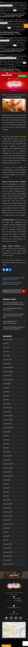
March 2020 (6, 403)
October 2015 (7, 560)
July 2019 (5, 436)
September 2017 (8, 524)
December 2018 (8, 464)
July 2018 (5, 484)
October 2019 (7, 424)
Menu (15, 90)
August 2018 (6, 480)
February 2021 (7, 359)
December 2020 (8, 367)
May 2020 (6, 395)
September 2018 (8, 476)
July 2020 (6, 387)
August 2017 (6, 528)
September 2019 (8, 427)
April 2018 (6, 496)
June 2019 (6, 440)
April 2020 (6, 400)
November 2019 (8, 420)
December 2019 (8, 415)
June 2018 (6, 488)
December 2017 (8, 512)
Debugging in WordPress (13, 12)
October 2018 (7, 472)
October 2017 (7, 520)
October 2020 (7, 375)
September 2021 (8, 339)
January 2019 (7, 460)
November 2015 (8, 556)
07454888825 (14, 598)
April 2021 (6, 351)
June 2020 (6, 391)
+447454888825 (15, 79)
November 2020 (8, 371)
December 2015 (8, 552)
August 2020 (7, 383)
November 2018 (8, 468)
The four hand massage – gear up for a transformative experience (14, 328)
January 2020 (7, 412)
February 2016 (7, 544)
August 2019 (6, 432)
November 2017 (8, 516)
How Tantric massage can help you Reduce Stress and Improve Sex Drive (13, 315)
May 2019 (6, 444)
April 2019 (6, 448)
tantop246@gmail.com (15, 73)
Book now (14, 575)
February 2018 (7, 504)
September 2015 (8, 564)
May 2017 (6, 540)
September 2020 (8, 379)
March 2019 (6, 452)
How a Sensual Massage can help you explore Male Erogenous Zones (13, 303)
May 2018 (6, 492)
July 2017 (5, 532)
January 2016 (7, 548)
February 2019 (7, 456)
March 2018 (6, 500)
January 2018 (7, 508)
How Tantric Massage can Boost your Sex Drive (12, 309)
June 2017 (6, 536)
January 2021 (7, 363)
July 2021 (5, 343)
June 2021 (6, 347)
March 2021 (6, 355)
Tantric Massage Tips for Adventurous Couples (10, 322)
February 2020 (7, 407)
